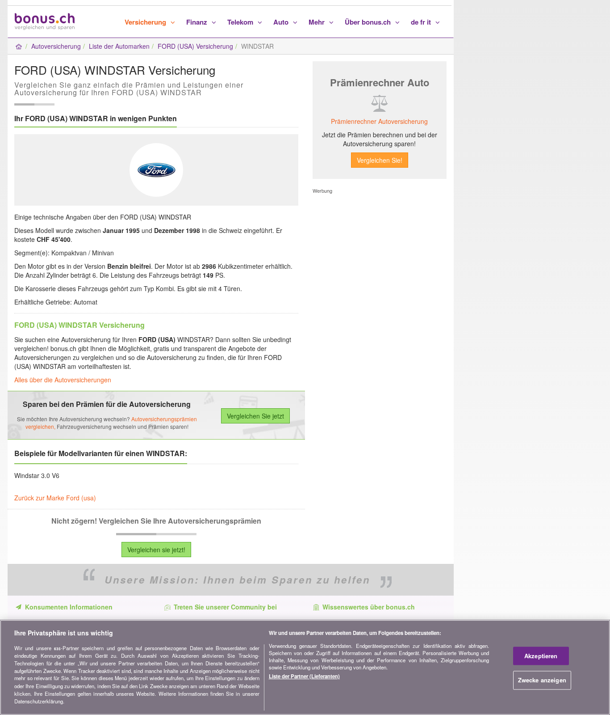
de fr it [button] (422, 22)
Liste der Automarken (119, 46)
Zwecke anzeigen (542, 680)
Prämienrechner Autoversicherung (379, 121)
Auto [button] (281, 22)
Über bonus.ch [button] (369, 22)
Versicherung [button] (146, 22)
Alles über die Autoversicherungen (62, 379)
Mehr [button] (317, 22)
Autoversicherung (56, 46)
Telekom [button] (241, 22)
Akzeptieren (540, 656)
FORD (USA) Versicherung (195, 46)
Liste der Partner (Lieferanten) (304, 676)
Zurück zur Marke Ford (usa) (55, 497)
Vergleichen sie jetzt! (156, 549)
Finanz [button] (197, 22)
